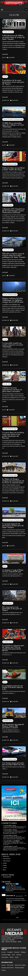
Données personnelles (7, 967)
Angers (5, 865)
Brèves (5, 566)
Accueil (3, 965)
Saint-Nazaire (6, 858)
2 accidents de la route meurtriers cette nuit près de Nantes (13, 82)
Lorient (5, 867)
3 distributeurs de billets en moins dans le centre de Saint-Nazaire (13, 37)
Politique (10, 205)
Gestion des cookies (20, 965)
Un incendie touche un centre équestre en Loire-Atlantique (13, 345)
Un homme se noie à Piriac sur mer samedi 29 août (12, 571)
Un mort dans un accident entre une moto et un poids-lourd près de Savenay (13, 435)
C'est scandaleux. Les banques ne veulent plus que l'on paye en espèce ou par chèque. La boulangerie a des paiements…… (14, 832)
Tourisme (18, 954)
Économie (10, 31)
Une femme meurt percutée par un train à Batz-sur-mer (13, 764)
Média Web (6, 856)
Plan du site (10, 965)
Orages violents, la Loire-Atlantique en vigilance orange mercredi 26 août (13, 300)
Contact (3, 970)
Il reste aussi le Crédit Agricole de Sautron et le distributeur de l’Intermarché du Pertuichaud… (14, 827)
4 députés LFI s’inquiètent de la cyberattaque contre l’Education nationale (13, 210)
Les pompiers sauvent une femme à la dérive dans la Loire (12, 687)
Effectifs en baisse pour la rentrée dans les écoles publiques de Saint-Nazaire (13, 255)
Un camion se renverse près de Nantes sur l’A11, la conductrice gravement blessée (13, 648)
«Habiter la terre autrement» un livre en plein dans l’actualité (12, 389)
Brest (4, 870)
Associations (4, 957)
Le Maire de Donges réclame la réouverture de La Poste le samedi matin (13, 481)
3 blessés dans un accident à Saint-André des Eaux (13, 168)
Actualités (10, 249)
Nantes (5, 863)
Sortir (9, 384)
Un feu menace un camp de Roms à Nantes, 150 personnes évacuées (13, 726)
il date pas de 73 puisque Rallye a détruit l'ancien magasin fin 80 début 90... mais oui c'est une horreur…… (14, 843)
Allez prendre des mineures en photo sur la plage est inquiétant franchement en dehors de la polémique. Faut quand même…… (14, 849)
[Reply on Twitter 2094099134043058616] (7, 917)
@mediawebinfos (19, 896)
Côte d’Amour (6, 861)
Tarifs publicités (7, 877)
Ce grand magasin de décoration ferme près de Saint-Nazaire (13, 525)
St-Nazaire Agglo (18, 119)
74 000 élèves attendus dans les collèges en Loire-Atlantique (13, 125)
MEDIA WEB (9, 895)
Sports (16, 957)
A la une (5, 31)
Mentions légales (19, 967)
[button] (2, 9)
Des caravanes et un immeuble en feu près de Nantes (12, 608)
